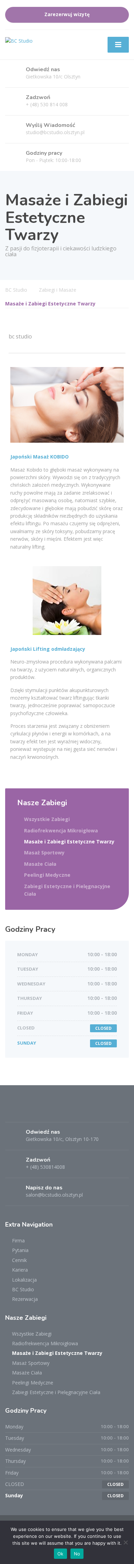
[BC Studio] (19, 40)
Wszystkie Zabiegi (47, 819)
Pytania (20, 1250)
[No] (125, 1542)
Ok (60, 1553)
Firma (18, 1240)
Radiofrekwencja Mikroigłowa (61, 830)
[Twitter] (24, 1111)
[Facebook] (11, 1111)
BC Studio (23, 1289)
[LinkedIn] (36, 1111)
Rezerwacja (25, 1299)
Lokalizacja (24, 1279)
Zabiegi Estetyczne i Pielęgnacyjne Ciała (67, 890)
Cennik (19, 1260)
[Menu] (118, 45)
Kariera (20, 1269)
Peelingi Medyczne (47, 875)
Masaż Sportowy (44, 852)
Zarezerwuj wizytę (67, 14)
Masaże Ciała (40, 864)
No (77, 1553)
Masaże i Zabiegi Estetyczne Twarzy (69, 841)
